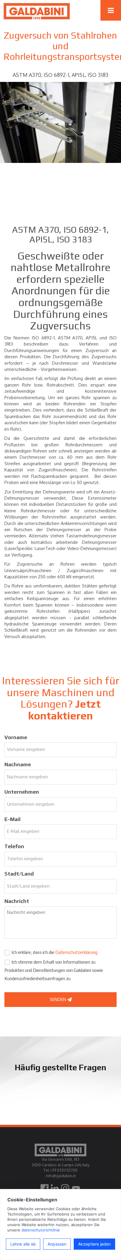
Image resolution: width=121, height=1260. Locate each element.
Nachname (17, 764)
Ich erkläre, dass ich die (54, 952)
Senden (58, 999)
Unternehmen (21, 792)
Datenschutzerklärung (76, 952)
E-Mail (12, 819)
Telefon (14, 846)
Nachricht (16, 901)
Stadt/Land (19, 874)
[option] (60, 122)
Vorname (15, 737)
